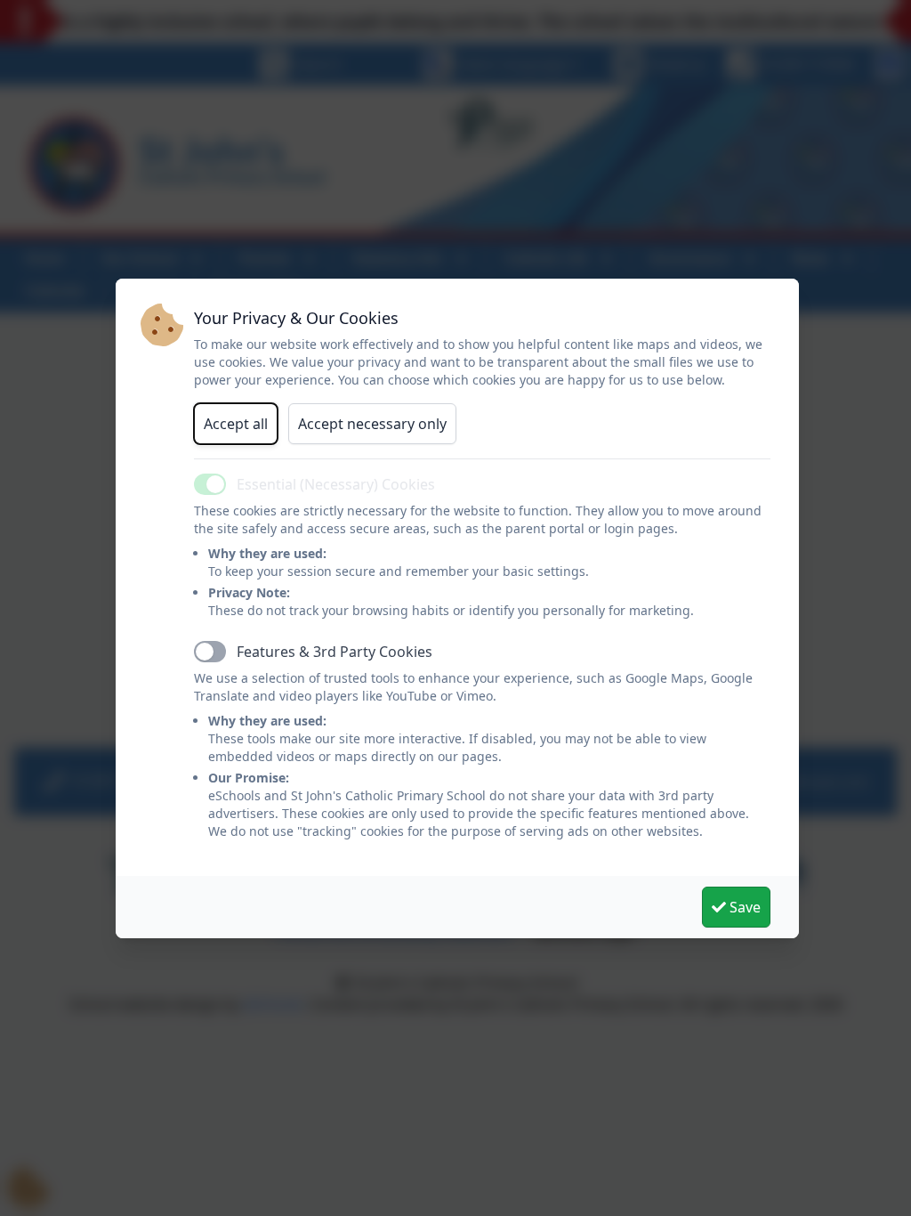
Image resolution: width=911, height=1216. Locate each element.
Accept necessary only (372, 424)
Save (743, 907)
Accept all (236, 424)
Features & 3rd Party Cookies (334, 651)
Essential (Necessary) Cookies (336, 484)
